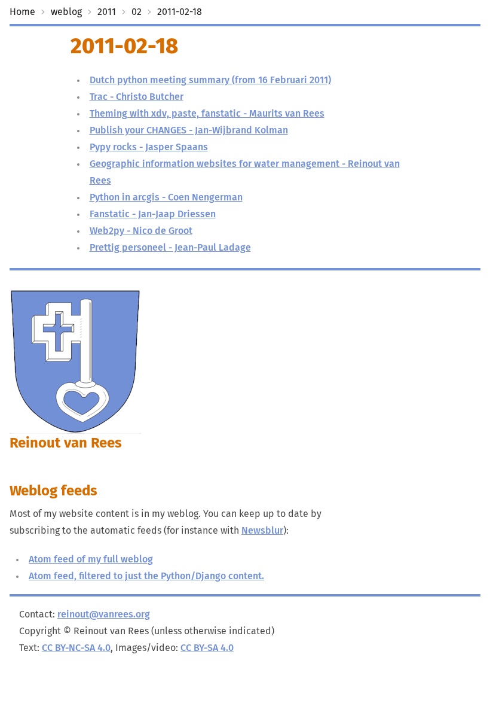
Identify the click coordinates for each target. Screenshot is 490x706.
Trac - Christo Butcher (136, 97)
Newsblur (262, 530)
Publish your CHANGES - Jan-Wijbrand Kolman (189, 130)
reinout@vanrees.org (103, 614)
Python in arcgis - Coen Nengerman (166, 197)
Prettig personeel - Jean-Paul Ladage (170, 247)
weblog (66, 12)
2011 (106, 12)
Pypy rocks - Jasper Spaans (149, 147)
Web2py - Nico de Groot (141, 231)
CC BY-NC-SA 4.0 (76, 648)
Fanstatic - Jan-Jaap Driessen (153, 214)
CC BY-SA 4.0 (207, 648)
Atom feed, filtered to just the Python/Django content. (146, 576)
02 (136, 12)
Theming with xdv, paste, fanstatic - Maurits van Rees (207, 113)
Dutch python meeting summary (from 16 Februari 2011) (210, 80)
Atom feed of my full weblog (91, 559)
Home (22, 12)
